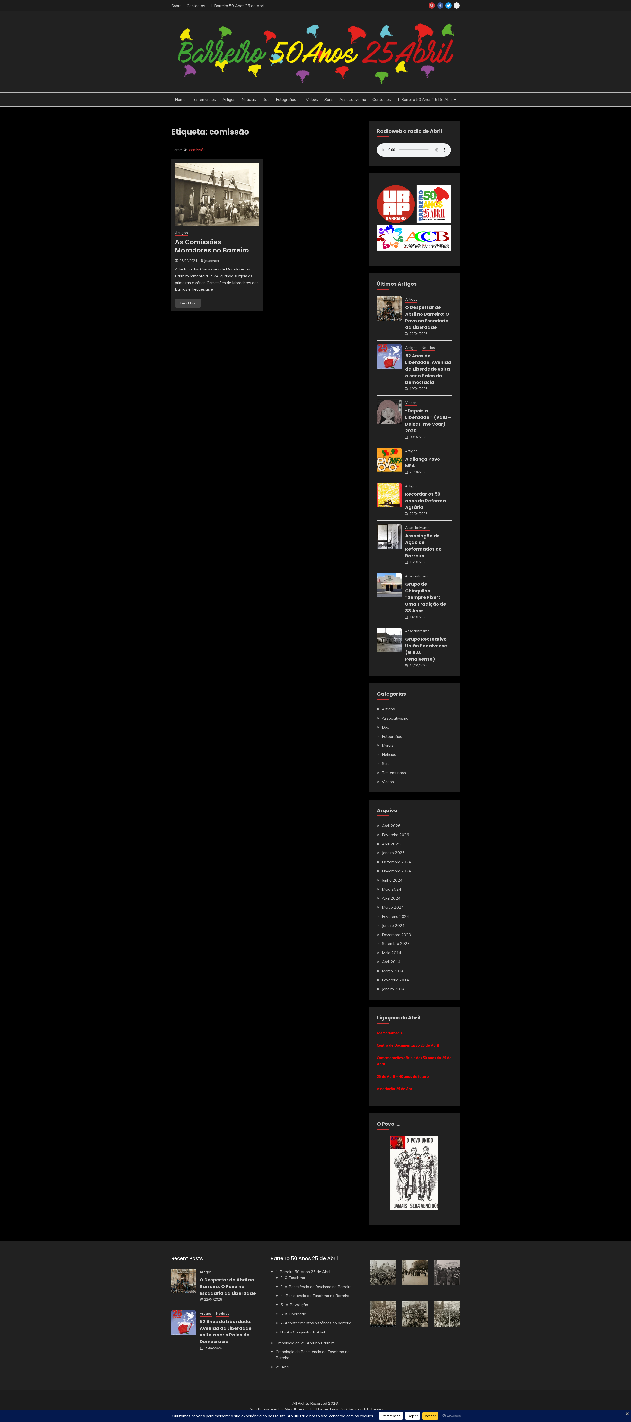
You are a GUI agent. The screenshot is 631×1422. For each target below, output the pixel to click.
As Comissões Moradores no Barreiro (212, 246)
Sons (328, 99)
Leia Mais (187, 303)
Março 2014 (393, 970)
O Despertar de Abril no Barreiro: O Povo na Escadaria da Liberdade (228, 1286)
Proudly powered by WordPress (277, 1409)
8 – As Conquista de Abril (302, 1332)
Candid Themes (369, 1409)
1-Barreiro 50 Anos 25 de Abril (237, 5)
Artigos (228, 99)
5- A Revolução (294, 1304)
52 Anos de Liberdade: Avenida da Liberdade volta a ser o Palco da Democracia (428, 369)
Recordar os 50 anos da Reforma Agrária (425, 500)
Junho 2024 (392, 880)
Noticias (249, 99)
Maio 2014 (391, 952)
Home (180, 99)
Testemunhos (204, 99)
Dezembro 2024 (396, 861)
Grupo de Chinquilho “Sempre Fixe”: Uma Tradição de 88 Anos (425, 597)
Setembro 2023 (396, 943)
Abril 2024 (391, 898)
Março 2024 (393, 907)
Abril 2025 (391, 843)
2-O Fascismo (292, 1277)
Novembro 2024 (396, 870)
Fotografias (286, 99)
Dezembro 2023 (396, 934)
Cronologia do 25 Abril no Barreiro (305, 1342)
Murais (387, 745)
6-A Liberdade (293, 1313)
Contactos (196, 5)
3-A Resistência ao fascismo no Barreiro (315, 1286)
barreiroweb (457, 5)
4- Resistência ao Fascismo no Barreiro (314, 1295)
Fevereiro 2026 (395, 834)
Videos (312, 99)
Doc (265, 99)
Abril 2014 (391, 961)
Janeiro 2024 (393, 925)
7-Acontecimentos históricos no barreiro (315, 1322)
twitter (448, 5)
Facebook (440, 5)
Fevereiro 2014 (395, 979)
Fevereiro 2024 (395, 916)
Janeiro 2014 (393, 988)
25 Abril (282, 1366)
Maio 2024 (391, 889)
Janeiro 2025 (393, 852)
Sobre (176, 5)
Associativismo (352, 99)
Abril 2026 (391, 825)
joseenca (211, 260)
